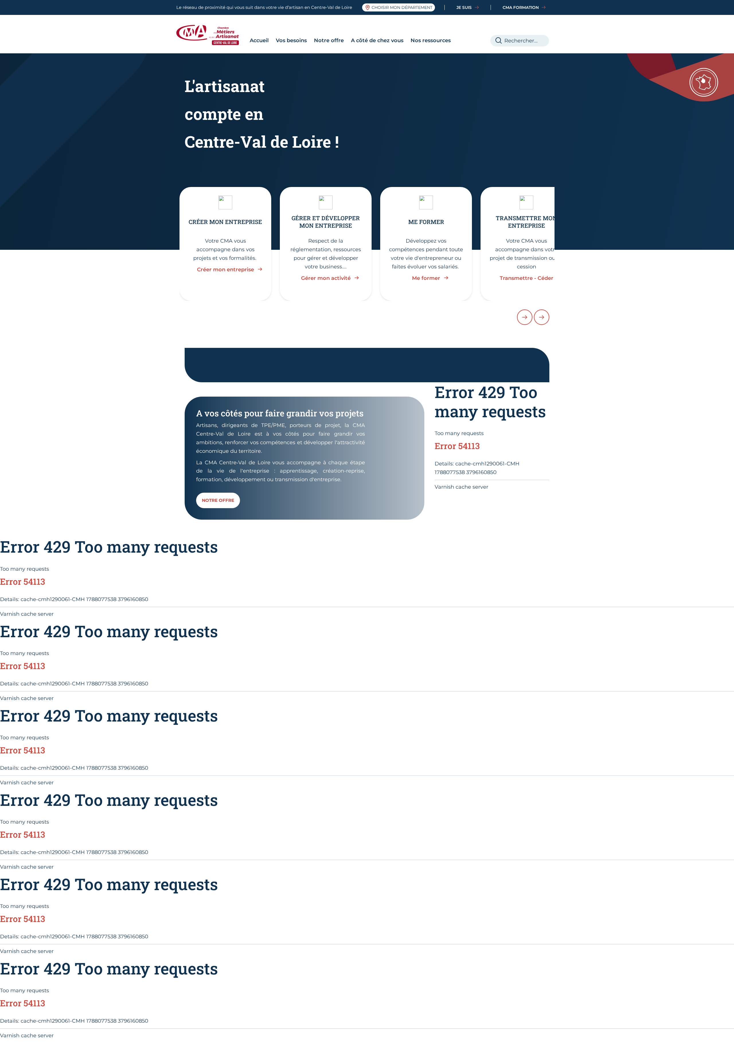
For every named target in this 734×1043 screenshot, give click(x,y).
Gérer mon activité (326, 278)
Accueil (259, 40)
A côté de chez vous (377, 40)
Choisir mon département (402, 7)
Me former (426, 278)
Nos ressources (431, 40)
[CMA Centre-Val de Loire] (211, 35)
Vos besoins (291, 40)
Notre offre (329, 40)
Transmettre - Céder (526, 278)
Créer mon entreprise (225, 269)
